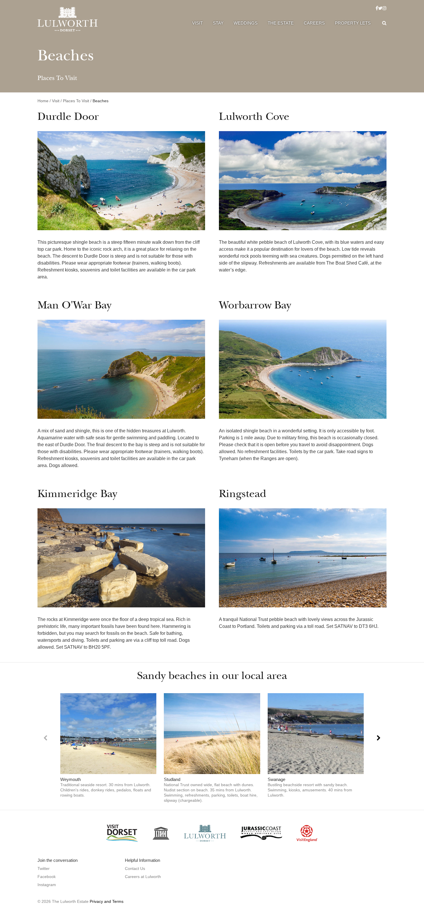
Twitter (43, 868)
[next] (379, 738)
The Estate (281, 23)
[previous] (45, 738)
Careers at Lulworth (143, 876)
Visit (197, 23)
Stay (218, 23)
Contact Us (135, 868)
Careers (314, 23)
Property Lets (353, 23)
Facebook (46, 876)
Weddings (246, 23)
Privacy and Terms (106, 901)
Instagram (46, 884)
